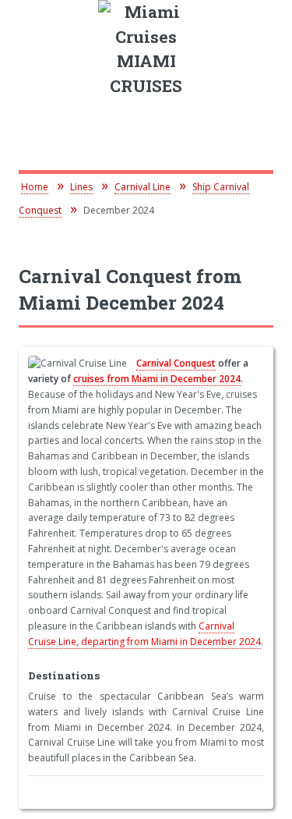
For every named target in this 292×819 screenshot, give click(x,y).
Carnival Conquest (176, 363)
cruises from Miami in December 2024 (157, 378)
